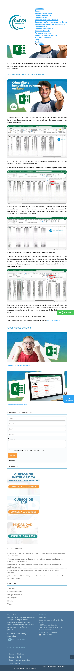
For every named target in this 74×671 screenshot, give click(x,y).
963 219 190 (50, 627)
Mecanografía (12, 598)
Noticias (10, 601)
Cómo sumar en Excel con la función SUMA (19, 365)
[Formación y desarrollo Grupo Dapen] (16, 641)
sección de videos (53, 320)
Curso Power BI (14, 663)
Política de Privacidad (36, 450)
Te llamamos (68, 401)
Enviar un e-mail (47, 635)
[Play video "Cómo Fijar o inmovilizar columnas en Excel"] (37, 95)
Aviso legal (61, 666)
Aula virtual (11, 588)
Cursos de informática (15, 592)
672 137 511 (61, 627)
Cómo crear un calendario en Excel (17, 404)
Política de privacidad (49, 666)
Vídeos (9, 604)
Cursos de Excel (15, 657)
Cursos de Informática (17, 651)
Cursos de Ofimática (16, 654)
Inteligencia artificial (14, 595)
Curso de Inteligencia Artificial (19, 660)
